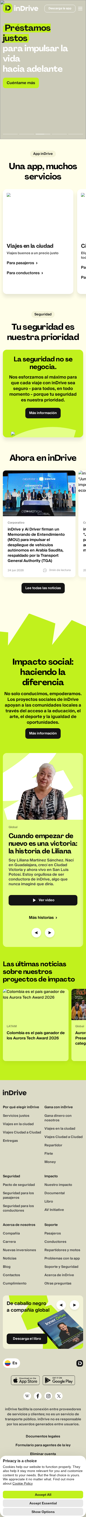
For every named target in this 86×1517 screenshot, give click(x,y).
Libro (48, 1201)
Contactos (11, 1275)
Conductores (55, 1242)
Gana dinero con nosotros (58, 1118)
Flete (48, 1154)
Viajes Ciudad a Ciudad (22, 1132)
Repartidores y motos (62, 1250)
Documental (54, 1193)
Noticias (9, 1258)
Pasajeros (52, 1233)
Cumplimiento (15, 1283)
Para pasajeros (20, 263)
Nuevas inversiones (19, 1250)
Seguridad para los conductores (18, 1208)
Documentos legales (43, 1436)
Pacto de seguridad (19, 1185)
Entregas (10, 1141)
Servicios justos (16, 1116)
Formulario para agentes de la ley (43, 1445)
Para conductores (23, 273)
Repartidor (53, 1145)
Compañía (11, 1233)
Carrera (9, 1242)
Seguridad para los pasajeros (18, 1195)
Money (50, 1162)
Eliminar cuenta (43, 1454)
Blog (7, 1267)
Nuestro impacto (58, 1185)
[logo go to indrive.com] (20, 8)
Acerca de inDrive (59, 1275)
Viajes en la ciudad (18, 1124)
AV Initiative (54, 1210)
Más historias (41, 917)
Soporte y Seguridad (61, 1267)
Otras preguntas (57, 1283)
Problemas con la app (62, 1258)
